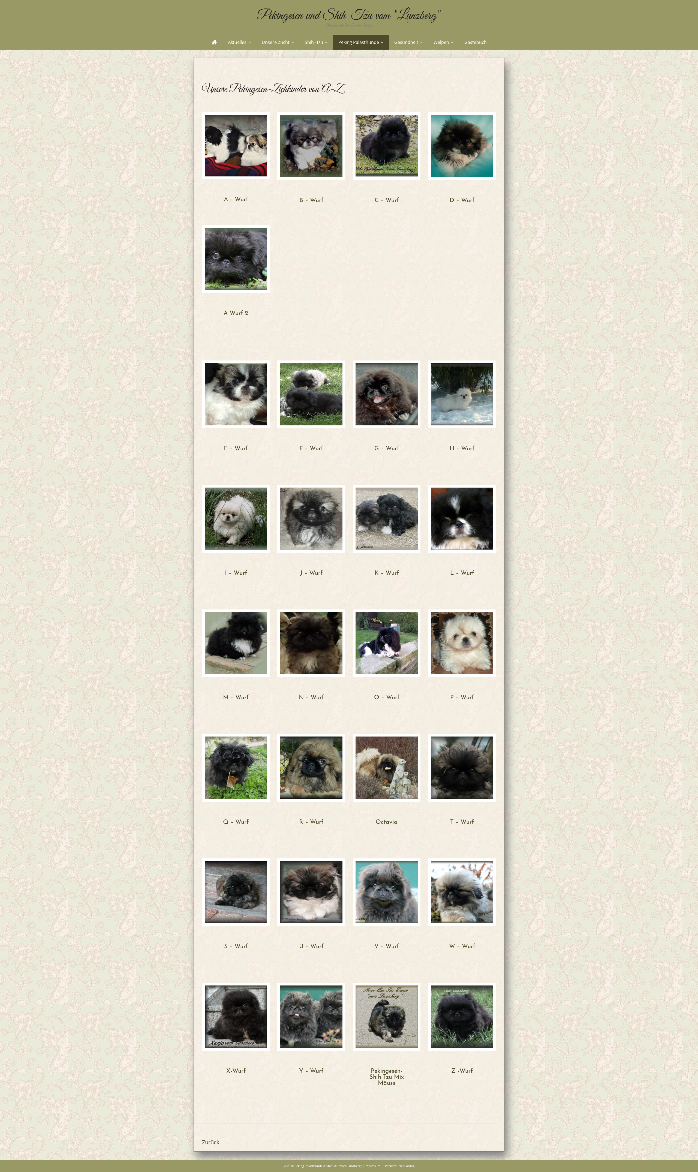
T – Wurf (462, 822)
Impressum (372, 1166)
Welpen (441, 42)
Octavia (387, 822)
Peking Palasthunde (358, 42)
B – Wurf (311, 200)
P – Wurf (462, 698)
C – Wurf (387, 200)
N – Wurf (311, 698)
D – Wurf (462, 200)
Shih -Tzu (314, 42)
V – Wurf (386, 946)
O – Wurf (386, 698)
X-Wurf (236, 1071)
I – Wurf (236, 573)
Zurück (210, 1142)
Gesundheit (406, 42)
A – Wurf (236, 200)
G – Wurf (386, 449)
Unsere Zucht (276, 42)
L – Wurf (462, 573)
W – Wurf (462, 946)
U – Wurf (311, 946)
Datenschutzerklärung (399, 1166)
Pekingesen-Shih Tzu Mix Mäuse (386, 1077)
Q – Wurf (236, 822)
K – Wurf (387, 573)
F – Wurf (311, 449)
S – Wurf (236, 946)
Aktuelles (237, 42)
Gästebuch (475, 42)
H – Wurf (462, 449)
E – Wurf (236, 449)
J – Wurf (311, 573)
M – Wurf (236, 698)
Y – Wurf (311, 1071)
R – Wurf (311, 822)
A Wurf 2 (236, 313)
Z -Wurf (462, 1071)
